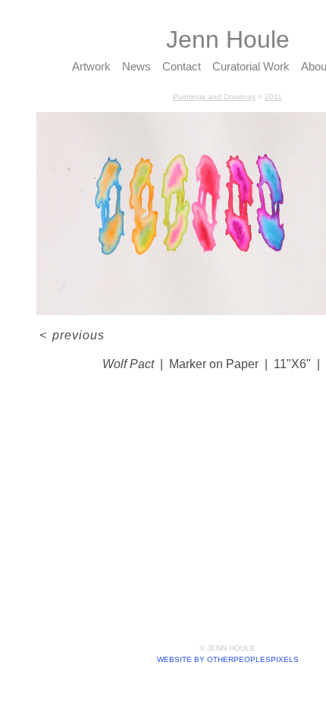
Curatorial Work (251, 66)
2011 (273, 96)
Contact (181, 66)
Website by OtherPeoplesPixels (228, 659)
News (136, 66)
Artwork (91, 66)
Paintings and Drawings (214, 96)
